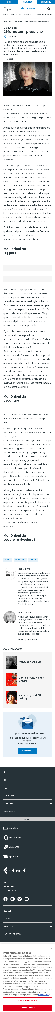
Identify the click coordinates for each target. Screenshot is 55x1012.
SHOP (9, 2)
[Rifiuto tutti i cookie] (52, 948)
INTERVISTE (28, 14)
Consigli (33, 560)
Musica (7, 560)
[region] (27, 978)
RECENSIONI (16, 14)
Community (9, 890)
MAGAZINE (27, 2)
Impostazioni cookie (27, 1000)
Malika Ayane (20, 560)
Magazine (8, 886)
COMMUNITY (46, 2)
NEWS (5, 14)
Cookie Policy (44, 994)
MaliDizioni (24, 568)
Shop (6, 882)
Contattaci (27, 750)
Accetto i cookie (27, 1007)
